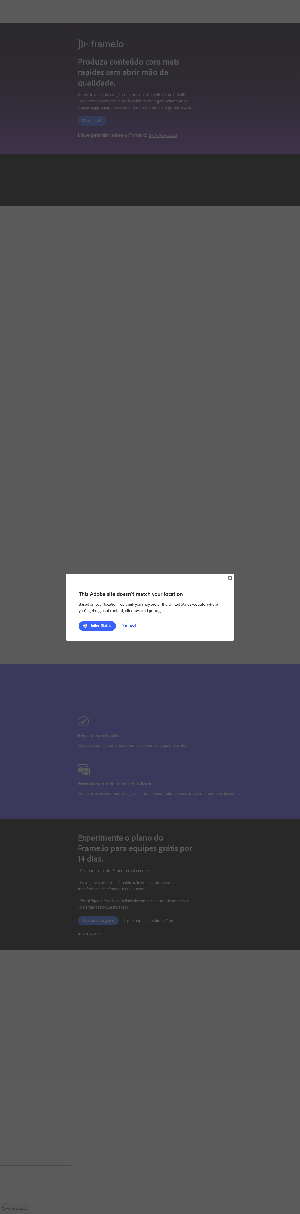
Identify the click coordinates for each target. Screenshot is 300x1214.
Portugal (128, 625)
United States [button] (100, 625)
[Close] (230, 578)
